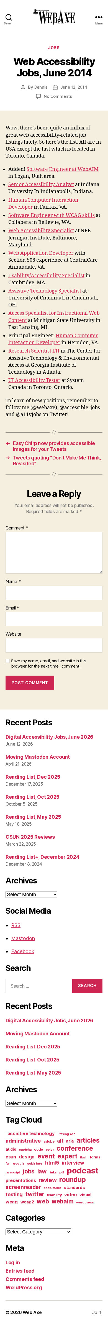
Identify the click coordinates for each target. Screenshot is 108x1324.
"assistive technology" (31, 1133)
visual (85, 1194)
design (27, 1157)
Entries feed (20, 1271)
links (53, 1172)
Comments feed (25, 1279)
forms (95, 1157)
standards (74, 1187)
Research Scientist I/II (34, 351)
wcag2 (27, 1202)
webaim (62, 1201)
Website (13, 634)
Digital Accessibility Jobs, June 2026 (49, 737)
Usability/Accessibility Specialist (46, 276)
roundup (72, 1179)
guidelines (34, 1163)
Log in (13, 1262)
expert (67, 1156)
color (50, 1149)
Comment (17, 528)
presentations (21, 1180)
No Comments (58, 96)
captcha (25, 1149)
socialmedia (52, 1188)
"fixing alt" (67, 1134)
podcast (83, 1170)
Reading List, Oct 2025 (33, 797)
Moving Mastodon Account (38, 757)
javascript (13, 1172)
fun (8, 1163)
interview (73, 1163)
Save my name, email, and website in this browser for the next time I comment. (48, 663)
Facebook (22, 951)
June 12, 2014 (73, 87)
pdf (61, 1172)
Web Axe (32, 1312)
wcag (12, 1202)
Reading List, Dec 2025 (33, 777)
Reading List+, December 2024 (42, 857)
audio (11, 1149)
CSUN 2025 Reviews (30, 837)
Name (13, 581)
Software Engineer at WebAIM (63, 169)
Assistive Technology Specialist (44, 291)
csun (11, 1157)
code (38, 1149)
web (43, 1201)
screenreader (23, 1187)
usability (54, 1195)
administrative (23, 1141)
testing (14, 1194)
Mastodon (23, 938)
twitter (34, 1194)
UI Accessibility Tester (34, 380)
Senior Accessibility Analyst (41, 184)
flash (83, 1157)
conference (74, 1148)
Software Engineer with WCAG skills (51, 215)
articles (88, 1140)
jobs (54, 47)
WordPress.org (24, 1287)
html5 (52, 1163)
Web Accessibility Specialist (41, 231)
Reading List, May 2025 (33, 817)
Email (12, 608)
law (42, 1171)
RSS (15, 925)
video (70, 1194)
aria (70, 1141)
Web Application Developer (40, 253)
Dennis (40, 87)
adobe (49, 1141)
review (47, 1179)
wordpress (85, 1202)
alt (60, 1141)
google (18, 1163)
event (46, 1156)
